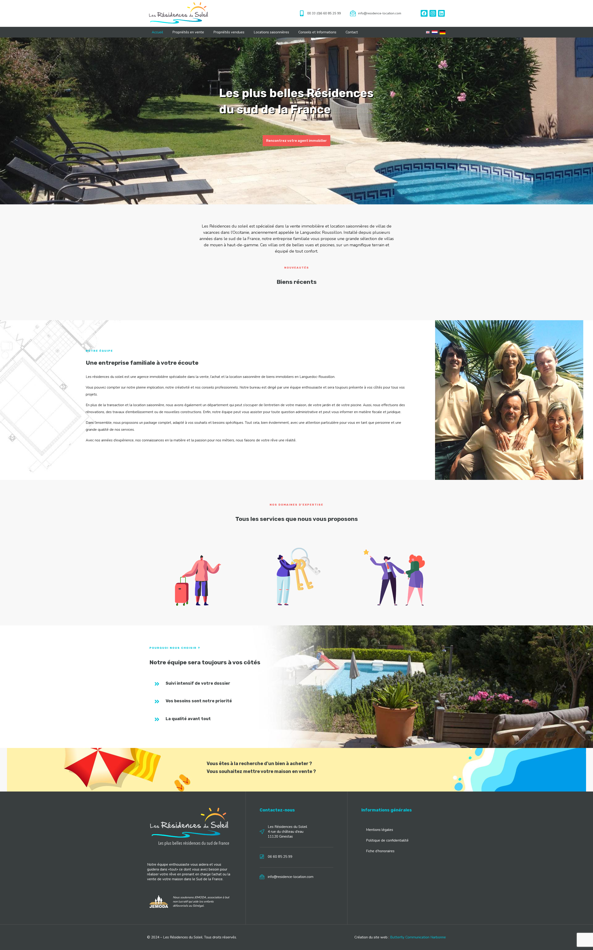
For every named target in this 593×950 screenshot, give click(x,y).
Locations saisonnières (271, 32)
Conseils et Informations (317, 32)
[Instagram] (432, 13)
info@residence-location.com (379, 13)
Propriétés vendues (228, 32)
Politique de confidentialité (387, 840)
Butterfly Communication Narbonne (418, 937)
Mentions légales (379, 829)
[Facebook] (424, 13)
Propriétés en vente (188, 32)
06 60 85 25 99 (280, 856)
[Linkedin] (441, 13)
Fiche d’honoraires (380, 851)
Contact (352, 32)
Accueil (157, 32)
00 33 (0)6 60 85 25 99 (324, 13)
